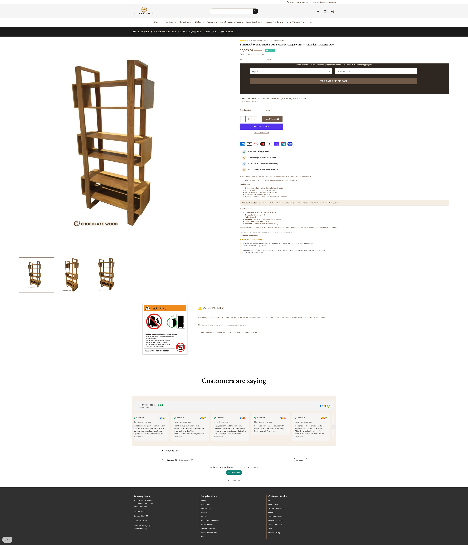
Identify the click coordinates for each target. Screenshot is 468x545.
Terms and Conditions (276, 508)
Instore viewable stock (209, 532)
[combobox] (231, 11)
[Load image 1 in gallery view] (36, 275)
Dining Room (206, 508)
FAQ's (270, 500)
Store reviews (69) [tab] (186, 460)
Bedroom (204, 516)
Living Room (205, 504)
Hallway (204, 512)
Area (270, 528)
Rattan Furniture (207, 524)
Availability (245, 110)
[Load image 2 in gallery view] (72, 275)
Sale (202, 536)
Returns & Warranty (275, 520)
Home (203, 500)
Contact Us (272, 512)
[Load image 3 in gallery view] (109, 275)
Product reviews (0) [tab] (169, 460)
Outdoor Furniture (208, 528)
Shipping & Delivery (275, 516)
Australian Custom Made (210, 520)
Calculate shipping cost (333, 81)
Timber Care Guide (275, 524)
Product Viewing (274, 532)
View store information (249, 101)
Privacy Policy (273, 504)
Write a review (234, 472)
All (134, 31)
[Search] (255, 11)
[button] (141, 436)
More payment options (261, 133)
